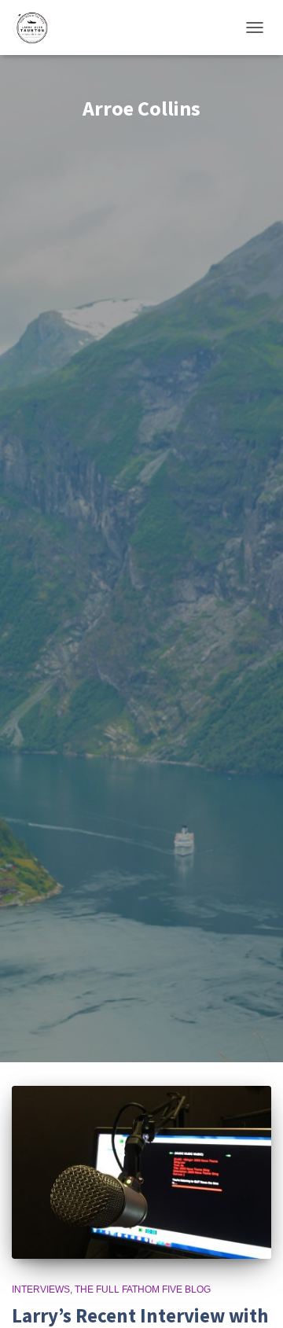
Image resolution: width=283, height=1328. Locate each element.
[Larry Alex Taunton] (37, 27)
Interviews (41, 1289)
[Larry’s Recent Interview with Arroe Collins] (141, 1172)
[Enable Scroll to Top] (252, 1296)
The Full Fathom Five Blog (143, 1289)
